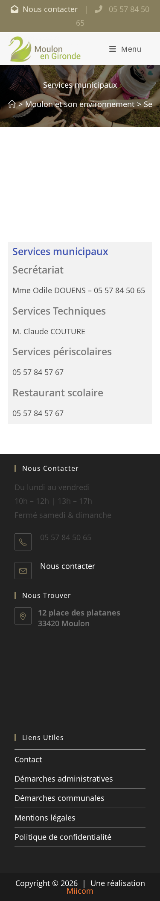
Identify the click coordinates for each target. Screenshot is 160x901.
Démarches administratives (64, 778)
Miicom (80, 891)
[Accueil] (12, 104)
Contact (28, 759)
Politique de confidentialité (63, 837)
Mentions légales (45, 817)
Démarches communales (60, 798)
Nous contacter (49, 9)
